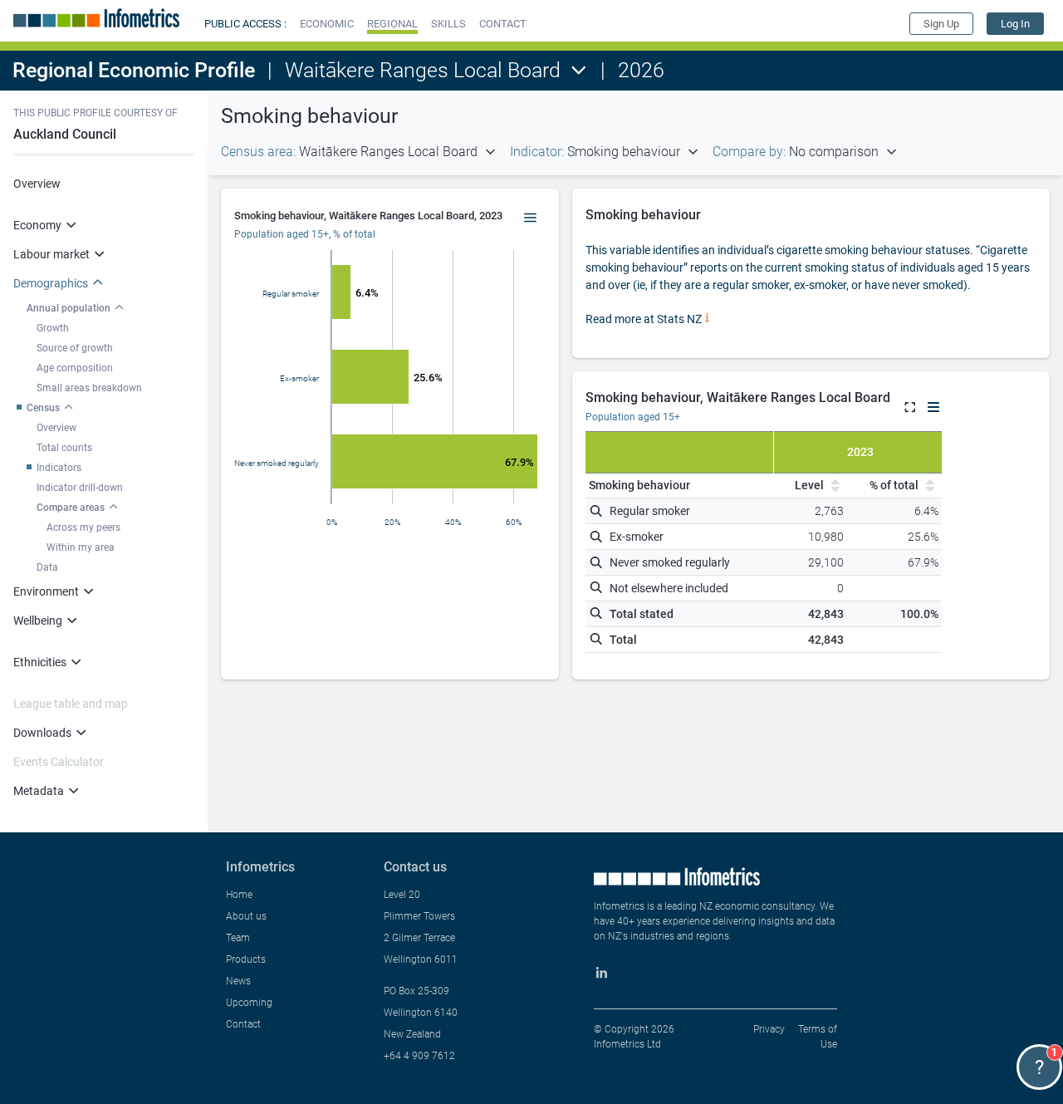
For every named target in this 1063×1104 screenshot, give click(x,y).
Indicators (59, 467)
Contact (243, 1024)
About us (246, 916)
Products (246, 959)
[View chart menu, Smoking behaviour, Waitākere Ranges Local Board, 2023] (530, 218)
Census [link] (43, 408)
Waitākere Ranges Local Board (423, 70)
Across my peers (83, 527)
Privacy (769, 1029)
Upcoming (249, 1002)
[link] (1015, 24)
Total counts (64, 448)
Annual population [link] (68, 308)
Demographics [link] (50, 283)
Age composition (75, 368)
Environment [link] (46, 591)
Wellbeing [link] (37, 620)
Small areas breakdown (89, 388)
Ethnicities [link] (39, 662)
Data (47, 567)
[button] (326, 23)
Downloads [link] (42, 732)
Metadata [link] (38, 790)
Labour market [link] (51, 254)
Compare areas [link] (71, 507)
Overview (37, 183)
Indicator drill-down (80, 487)
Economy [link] (37, 225)
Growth (53, 328)
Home (239, 894)
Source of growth (75, 348)
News (238, 981)
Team (238, 938)
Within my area (81, 547)
